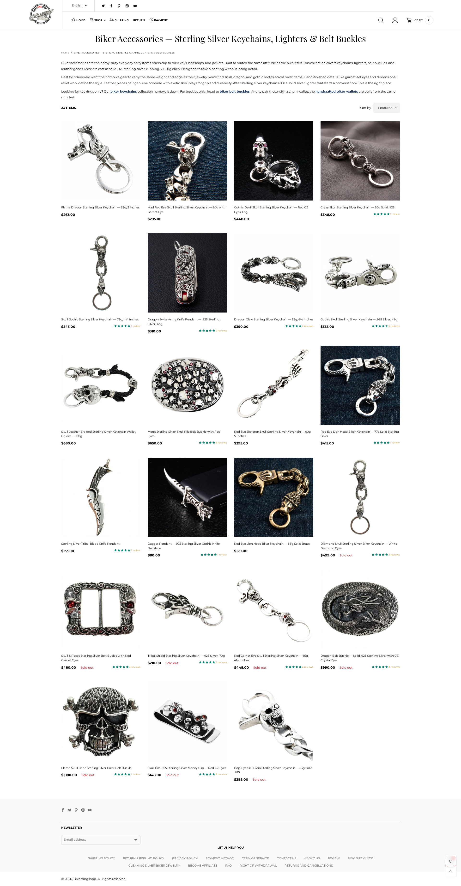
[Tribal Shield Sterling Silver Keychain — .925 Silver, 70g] (187, 609)
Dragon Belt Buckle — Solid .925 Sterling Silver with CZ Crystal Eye (360, 658)
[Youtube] (135, 6)
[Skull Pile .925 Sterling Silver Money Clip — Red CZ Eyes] (187, 721)
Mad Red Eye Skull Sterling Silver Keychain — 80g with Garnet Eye (186, 210)
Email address (75, 839)
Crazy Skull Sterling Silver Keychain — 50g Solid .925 (357, 207)
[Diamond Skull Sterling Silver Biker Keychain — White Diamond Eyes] (360, 497)
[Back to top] (450, 871)
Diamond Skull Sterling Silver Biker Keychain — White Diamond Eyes (359, 546)
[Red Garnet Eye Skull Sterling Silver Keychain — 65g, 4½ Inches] (273, 609)
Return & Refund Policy (143, 858)
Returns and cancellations (309, 865)
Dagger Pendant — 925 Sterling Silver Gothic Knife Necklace (184, 546)
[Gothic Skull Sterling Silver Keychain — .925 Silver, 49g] (360, 273)
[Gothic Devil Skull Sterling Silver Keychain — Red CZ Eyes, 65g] (273, 161)
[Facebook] (111, 6)
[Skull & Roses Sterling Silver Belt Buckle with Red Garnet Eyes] (100, 609)
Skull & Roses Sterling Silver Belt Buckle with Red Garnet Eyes (96, 658)
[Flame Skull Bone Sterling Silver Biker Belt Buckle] (100, 721)
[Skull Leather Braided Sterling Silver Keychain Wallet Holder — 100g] (100, 385)
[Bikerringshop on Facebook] (63, 810)
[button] (135, 840)
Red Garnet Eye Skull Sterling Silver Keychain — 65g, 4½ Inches (271, 658)
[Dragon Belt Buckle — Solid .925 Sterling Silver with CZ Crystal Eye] (360, 609)
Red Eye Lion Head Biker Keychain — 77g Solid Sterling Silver (360, 434)
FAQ (228, 865)
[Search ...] (381, 20)
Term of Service (255, 858)
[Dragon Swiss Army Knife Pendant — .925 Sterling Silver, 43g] (187, 273)
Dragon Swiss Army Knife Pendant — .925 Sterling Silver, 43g (183, 322)
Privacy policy (185, 858)
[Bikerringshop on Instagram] (83, 810)
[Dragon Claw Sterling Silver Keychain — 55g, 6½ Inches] (273, 273)
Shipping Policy (101, 858)
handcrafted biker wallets (336, 91)
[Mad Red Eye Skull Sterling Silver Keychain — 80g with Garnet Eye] (187, 161)
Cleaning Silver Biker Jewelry (154, 865)
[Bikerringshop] (41, 14)
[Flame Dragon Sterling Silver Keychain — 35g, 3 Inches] (100, 161)
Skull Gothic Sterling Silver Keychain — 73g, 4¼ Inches (100, 319)
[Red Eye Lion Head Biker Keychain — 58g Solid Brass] (273, 497)
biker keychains (123, 91)
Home (80, 20)
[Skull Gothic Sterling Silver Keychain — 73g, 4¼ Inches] (100, 273)
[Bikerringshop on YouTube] (90, 810)
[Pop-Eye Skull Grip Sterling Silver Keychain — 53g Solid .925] (273, 721)
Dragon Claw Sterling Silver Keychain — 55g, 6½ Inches (273, 319)
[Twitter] (103, 6)
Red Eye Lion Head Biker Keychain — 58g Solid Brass (272, 543)
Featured (385, 108)
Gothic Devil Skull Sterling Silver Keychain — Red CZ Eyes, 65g (271, 210)
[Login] (395, 20)
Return (139, 20)
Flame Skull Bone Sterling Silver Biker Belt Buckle (96, 768)
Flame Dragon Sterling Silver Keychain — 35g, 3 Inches (100, 207)
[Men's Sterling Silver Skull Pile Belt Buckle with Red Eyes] (187, 385)
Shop (98, 20)
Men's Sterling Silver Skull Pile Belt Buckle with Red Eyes (184, 434)
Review (334, 858)
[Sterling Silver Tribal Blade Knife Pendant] (100, 497)
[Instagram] (127, 6)
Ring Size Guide (360, 858)
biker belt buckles (235, 91)
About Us (312, 858)
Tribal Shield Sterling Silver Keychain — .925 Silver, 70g (186, 655)
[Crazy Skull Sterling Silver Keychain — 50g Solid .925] (360, 161)
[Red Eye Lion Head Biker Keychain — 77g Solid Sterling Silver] (360, 385)
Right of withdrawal (258, 865)
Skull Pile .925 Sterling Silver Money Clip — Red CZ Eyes (187, 768)
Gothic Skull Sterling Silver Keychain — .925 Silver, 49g (359, 319)
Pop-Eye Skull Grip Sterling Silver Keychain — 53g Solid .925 (273, 770)
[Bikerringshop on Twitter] (70, 810)
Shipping (121, 20)
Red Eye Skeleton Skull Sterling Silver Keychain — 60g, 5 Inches (272, 434)
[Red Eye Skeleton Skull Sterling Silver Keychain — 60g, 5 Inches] (273, 385)
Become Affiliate (202, 865)
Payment (161, 20)
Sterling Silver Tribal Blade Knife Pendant (90, 543)
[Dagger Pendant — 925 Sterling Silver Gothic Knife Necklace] (187, 497)
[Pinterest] (119, 6)
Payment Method (220, 858)
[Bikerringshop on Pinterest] (76, 810)
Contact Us (286, 858)
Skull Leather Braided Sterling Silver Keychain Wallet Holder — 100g (98, 434)
